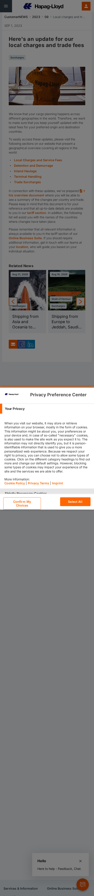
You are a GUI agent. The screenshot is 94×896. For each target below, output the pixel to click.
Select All (75, 501)
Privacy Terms (38, 483)
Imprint (57, 483)
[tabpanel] (47, 451)
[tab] (47, 409)
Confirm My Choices (22, 503)
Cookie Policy (14, 483)
